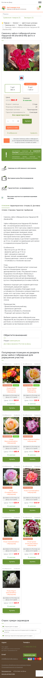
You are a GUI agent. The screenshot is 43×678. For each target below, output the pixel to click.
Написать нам (29, 655)
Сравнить (33, 133)
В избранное (12, 133)
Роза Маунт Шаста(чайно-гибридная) (11, 592)
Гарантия (19, 210)
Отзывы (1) (28, 206)
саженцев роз (15, 341)
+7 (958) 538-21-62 (29, 647)
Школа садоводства (8, 674)
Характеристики (16, 206)
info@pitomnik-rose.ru (10, 659)
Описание (6, 205)
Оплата (4, 210)
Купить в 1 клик (12, 127)
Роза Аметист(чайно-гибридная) (31, 440)
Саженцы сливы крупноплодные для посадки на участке (20, 631)
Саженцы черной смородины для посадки (18, 635)
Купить (28, 121)
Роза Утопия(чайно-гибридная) (32, 491)
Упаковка (11, 210)
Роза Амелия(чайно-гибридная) (11, 543)
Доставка (36, 206)
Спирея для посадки (11, 626)
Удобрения (28, 210)
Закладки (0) (29, 18)
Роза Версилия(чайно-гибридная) (11, 441)
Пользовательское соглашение (12, 667)
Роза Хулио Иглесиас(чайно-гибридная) (31, 543)
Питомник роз (6, 671)
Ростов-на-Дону (7, 2)
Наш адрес (5, 647)
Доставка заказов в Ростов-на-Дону (17, 344)
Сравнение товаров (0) (11, 18)
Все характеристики (21, 115)
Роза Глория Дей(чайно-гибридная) (32, 390)
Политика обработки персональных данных (16, 665)
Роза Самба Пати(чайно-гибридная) (11, 390)
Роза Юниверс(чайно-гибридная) (11, 492)
